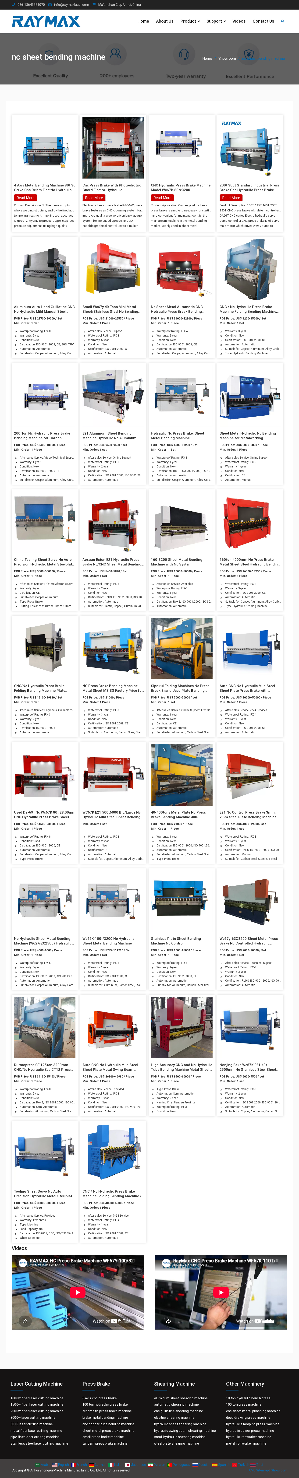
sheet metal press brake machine (108, 1430)
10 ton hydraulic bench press (248, 1398)
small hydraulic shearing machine (180, 1437)
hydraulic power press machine (250, 1430)
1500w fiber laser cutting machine (37, 1404)
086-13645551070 (31, 5)
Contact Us (263, 21)
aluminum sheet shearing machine (181, 1398)
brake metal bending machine (105, 1417)
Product (188, 21)
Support (214, 21)
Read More (94, 198)
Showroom (279, 1470)
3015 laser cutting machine (32, 1424)
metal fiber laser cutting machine (36, 1430)
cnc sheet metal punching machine (253, 1411)
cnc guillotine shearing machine (178, 1411)
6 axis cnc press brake (99, 1398)
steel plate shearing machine (176, 1443)
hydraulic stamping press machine (252, 1424)
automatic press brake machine (107, 1411)
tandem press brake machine (105, 1443)
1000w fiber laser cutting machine (37, 1398)
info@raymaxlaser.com (71, 5)
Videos (239, 21)
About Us (165, 21)
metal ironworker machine (246, 1443)
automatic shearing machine (176, 1404)
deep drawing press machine (248, 1417)
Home (143, 21)
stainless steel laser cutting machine (39, 1443)
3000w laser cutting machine (33, 1417)
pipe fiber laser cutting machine (35, 1437)
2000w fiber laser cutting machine (37, 1411)
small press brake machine (103, 1437)
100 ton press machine (244, 1404)
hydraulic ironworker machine (248, 1437)
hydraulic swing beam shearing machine (185, 1430)
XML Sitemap (259, 1470)
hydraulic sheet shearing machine (180, 1424)
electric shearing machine (174, 1417)
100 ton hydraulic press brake (105, 1404)
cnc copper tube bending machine (108, 1424)
